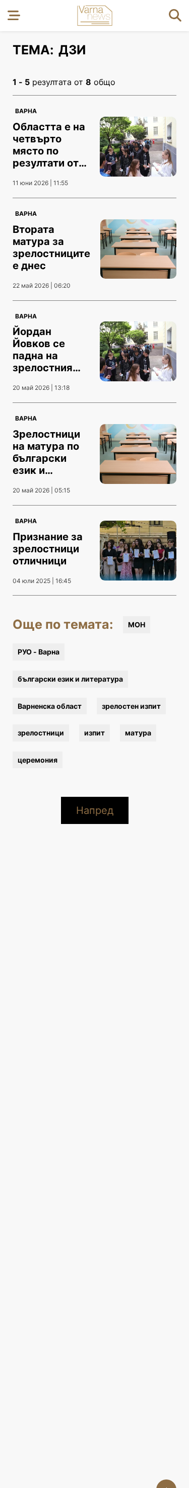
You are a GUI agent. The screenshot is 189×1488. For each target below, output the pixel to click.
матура (138, 732)
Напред (94, 810)
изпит (94, 732)
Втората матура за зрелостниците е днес (51, 247)
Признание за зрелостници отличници (48, 549)
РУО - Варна (38, 651)
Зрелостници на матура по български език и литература (46, 458)
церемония (37, 760)
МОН (136, 624)
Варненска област (50, 706)
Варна (26, 111)
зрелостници (41, 732)
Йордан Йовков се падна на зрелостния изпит (43, 355)
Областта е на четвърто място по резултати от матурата (49, 151)
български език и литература (70, 679)
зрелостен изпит (131, 706)
